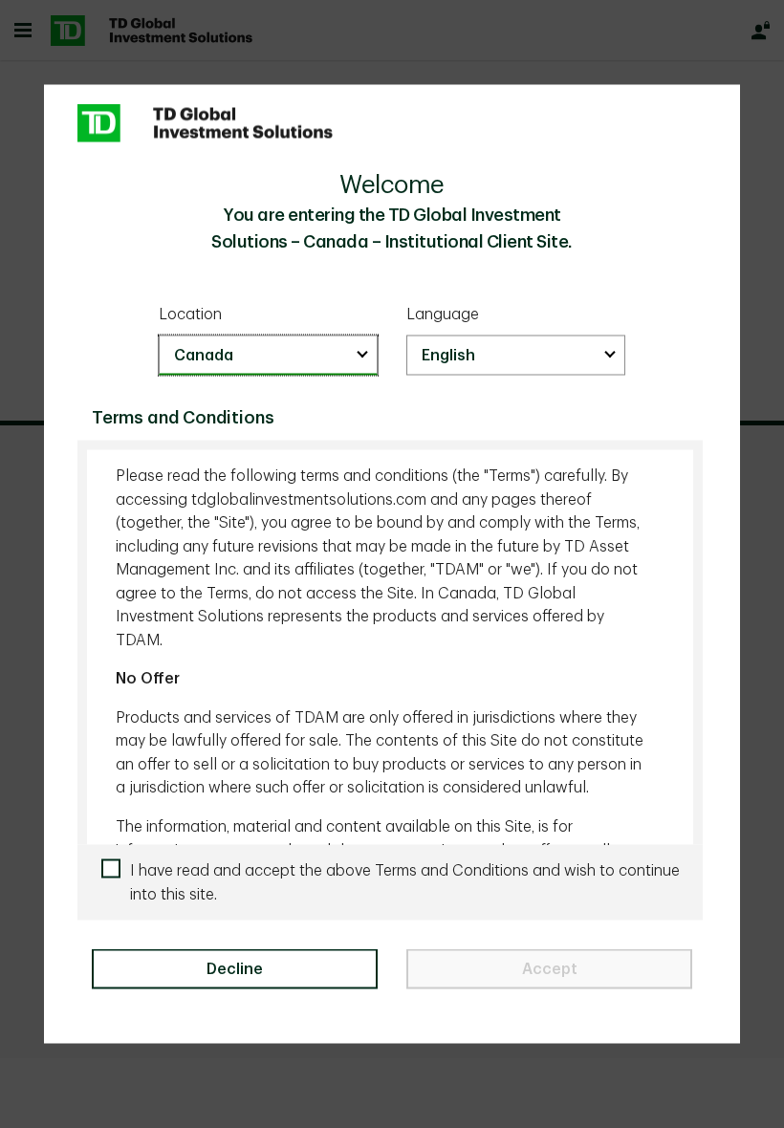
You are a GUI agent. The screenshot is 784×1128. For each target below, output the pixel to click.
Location (190, 313)
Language (442, 313)
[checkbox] (397, 882)
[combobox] (268, 356)
